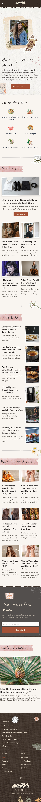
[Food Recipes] (32, 334)
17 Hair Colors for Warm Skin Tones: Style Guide (29, 526)
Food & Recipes (11, 317)
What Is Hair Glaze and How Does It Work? (10, 563)
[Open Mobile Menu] (2, 3)
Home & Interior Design (10, 743)
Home (4, 758)
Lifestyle (5, 746)
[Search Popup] (38, 4)
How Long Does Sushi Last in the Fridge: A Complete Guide (11, 430)
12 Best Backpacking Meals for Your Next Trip (12, 409)
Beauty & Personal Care (16, 462)
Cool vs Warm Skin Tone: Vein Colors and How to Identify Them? (29, 489)
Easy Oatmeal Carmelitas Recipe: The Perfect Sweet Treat (12, 370)
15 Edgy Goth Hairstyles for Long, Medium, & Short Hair (10, 284)
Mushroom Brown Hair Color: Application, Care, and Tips (9, 527)
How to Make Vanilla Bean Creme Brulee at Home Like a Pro (11, 350)
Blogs (4, 764)
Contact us (5, 768)
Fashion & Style (11, 168)
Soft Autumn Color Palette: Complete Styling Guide (10, 244)
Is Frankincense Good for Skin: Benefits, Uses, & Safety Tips (9, 489)
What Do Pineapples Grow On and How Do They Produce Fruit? (18, 690)
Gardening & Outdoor (14, 648)
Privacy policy (7, 771)
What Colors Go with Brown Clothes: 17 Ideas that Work (30, 283)
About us (5, 761)
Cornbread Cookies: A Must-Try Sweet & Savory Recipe (11, 329)
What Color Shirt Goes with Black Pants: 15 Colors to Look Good (19, 201)
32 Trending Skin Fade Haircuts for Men (28, 244)
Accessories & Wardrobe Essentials (14, 732)
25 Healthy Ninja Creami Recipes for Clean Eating (10, 390)
